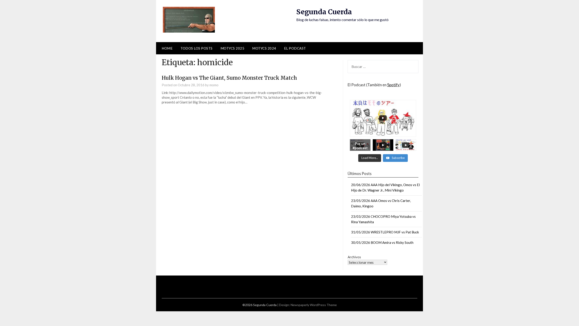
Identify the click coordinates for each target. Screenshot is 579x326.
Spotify (393, 84)
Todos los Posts (196, 48)
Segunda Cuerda (324, 11)
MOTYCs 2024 (264, 48)
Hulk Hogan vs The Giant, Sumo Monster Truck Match (229, 78)
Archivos (354, 257)
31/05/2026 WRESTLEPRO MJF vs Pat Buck (385, 232)
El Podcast (295, 48)
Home (167, 48)
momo (213, 85)
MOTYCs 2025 (232, 48)
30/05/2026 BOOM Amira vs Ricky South (382, 242)
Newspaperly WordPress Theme (314, 305)
